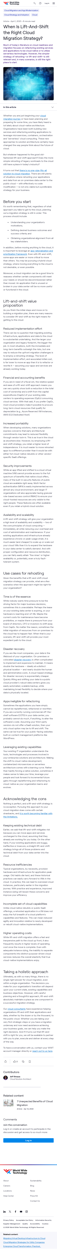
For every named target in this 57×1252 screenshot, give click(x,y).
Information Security (43, 1220)
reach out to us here (42, 1051)
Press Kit (34, 1196)
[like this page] (14, 1061)
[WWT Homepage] (11, 3)
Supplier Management (11, 1224)
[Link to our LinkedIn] (4, 1212)
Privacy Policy (8, 1220)
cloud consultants (17, 1008)
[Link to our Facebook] (15, 1212)
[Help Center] (40, 3)
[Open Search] (35, 3)
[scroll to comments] (23, 1061)
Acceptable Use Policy (24, 1220)
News (32, 1191)
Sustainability (36, 1180)
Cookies (45, 1224)
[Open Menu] (54, 3)
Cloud (34, 15)
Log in (47, 3)
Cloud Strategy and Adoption (16, 15)
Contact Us (35, 1201)
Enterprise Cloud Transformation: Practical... (22, 1246)
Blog (32, 1185)
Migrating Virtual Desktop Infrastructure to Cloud (24, 1238)
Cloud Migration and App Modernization (21, 10)
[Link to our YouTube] (21, 1212)
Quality (25, 1224)
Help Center (8, 1196)
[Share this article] (5, 1061)
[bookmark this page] (30, 1061)
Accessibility (35, 1224)
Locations (7, 1191)
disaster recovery (22, 659)
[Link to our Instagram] (26, 1212)
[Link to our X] (10, 1212)
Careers (6, 1185)
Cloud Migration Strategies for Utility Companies (24, 1242)
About (6, 1180)
